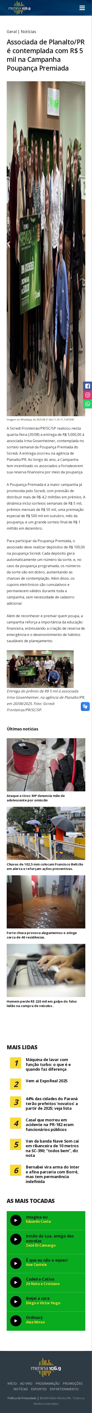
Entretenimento (64, 1389)
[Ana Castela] (16, 1263)
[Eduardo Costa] (16, 1220)
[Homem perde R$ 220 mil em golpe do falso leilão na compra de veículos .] (46, 970)
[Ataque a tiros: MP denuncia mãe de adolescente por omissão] (46, 764)
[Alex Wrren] (16, 1320)
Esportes (39, 1389)
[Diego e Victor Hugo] (16, 1301)
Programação (48, 1383)
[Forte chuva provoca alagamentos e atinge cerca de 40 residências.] (46, 901)
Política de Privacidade (22, 1398)
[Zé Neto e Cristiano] (16, 1282)
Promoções (73, 1383)
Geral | (14, 31)
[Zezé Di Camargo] (16, 1239)
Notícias (28, 31)
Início (12, 1383)
